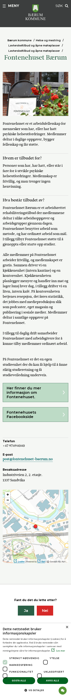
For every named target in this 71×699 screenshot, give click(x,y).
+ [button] (8, 494)
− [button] (8, 500)
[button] (35, 690)
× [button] (67, 627)
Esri (43, 561)
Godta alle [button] (19, 680)
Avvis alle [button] (52, 680)
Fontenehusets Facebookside (21, 414)
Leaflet (21, 561)
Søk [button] (59, 6)
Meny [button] (13, 6)
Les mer (60, 650)
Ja (26, 610)
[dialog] (35, 661)
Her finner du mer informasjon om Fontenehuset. (24, 392)
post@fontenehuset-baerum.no (28, 459)
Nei (45, 610)
